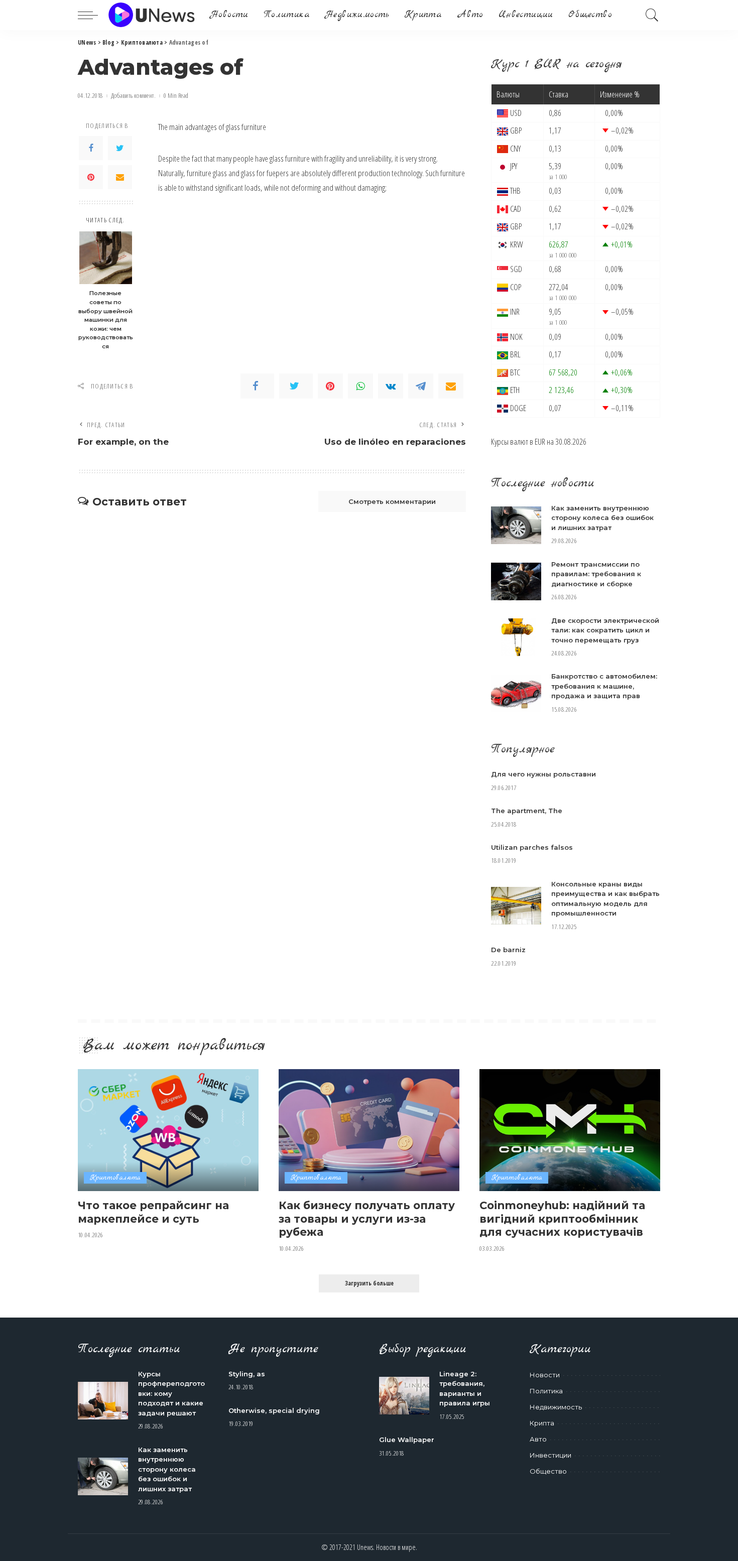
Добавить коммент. (133, 95)
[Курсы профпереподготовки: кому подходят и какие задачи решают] (103, 1400)
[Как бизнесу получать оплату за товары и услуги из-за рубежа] (369, 1130)
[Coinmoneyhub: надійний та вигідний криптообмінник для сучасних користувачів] (569, 1130)
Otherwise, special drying (274, 1410)
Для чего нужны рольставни (543, 774)
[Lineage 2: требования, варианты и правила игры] (404, 1395)
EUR (540, 441)
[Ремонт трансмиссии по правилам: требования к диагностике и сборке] (516, 581)
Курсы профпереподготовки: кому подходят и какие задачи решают (171, 1393)
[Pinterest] (91, 177)
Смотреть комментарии (392, 501)
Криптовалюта (115, 1178)
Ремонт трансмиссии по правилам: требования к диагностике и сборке (596, 574)
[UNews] (151, 15)
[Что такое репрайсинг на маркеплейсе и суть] (168, 1130)
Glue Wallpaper (406, 1440)
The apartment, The (526, 811)
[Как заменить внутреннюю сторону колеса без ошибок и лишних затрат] (516, 525)
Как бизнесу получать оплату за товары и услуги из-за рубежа (367, 1218)
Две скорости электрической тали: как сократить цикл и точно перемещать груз (605, 630)
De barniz (508, 950)
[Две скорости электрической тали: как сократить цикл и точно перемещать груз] (516, 637)
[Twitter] (120, 148)
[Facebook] (91, 148)
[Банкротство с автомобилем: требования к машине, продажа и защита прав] (516, 693)
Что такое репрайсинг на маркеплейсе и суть (153, 1212)
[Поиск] (652, 15)
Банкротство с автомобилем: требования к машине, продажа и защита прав (604, 686)
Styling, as (246, 1374)
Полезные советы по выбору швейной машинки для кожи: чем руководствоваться (105, 319)
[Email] (120, 177)
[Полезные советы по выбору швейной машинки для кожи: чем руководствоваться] (105, 257)
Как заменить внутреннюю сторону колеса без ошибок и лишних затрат (602, 518)
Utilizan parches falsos (532, 847)
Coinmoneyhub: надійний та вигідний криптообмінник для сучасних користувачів (562, 1218)
